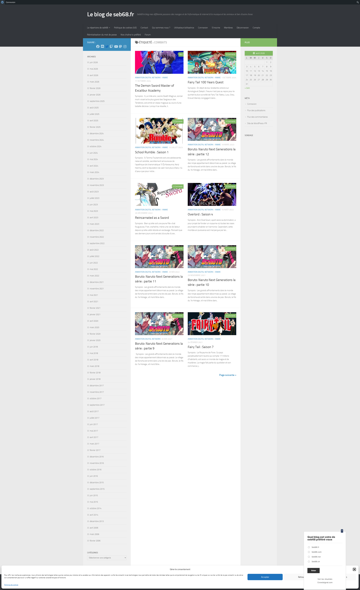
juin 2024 (94, 153)
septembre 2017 (97, 405)
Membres (228, 27)
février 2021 (95, 308)
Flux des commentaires (257, 117)
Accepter (265, 577)
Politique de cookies (11, 585)
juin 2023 (94, 204)
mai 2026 (94, 69)
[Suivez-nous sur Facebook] (98, 46)
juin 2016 (94, 476)
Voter (313, 570)
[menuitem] (2, 2)
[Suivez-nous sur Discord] (102, 46)
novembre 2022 (97, 237)
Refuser (301, 577)
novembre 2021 (97, 288)
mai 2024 (94, 159)
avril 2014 (94, 515)
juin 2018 (94, 347)
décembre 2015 (97, 482)
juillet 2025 (94, 114)
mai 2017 (94, 431)
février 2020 (95, 334)
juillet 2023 (94, 198)
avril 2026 (94, 75)
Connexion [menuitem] (10, 2)
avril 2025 (94, 120)
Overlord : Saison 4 (200, 214)
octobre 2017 (95, 398)
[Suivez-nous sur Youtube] (116, 46)
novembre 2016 (97, 463)
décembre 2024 (97, 133)
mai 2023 (94, 211)
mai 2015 (94, 502)
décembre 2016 (97, 456)
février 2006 (95, 540)
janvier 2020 (95, 340)
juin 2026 (94, 62)
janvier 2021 (95, 314)
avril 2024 (94, 166)
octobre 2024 (95, 146)
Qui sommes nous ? (161, 27)
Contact (144, 27)
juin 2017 (94, 424)
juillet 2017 (94, 418)
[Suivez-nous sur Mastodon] (120, 46)
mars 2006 (94, 534)
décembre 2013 (97, 521)
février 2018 (95, 372)
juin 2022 (94, 262)
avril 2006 (94, 527)
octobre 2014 (95, 508)
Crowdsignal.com (324, 582)
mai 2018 (94, 353)
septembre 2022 (97, 243)
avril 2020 (94, 321)
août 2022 (94, 250)
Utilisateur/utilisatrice (184, 27)
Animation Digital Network (148, 77)
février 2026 (95, 88)
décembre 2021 (97, 282)
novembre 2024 (97, 140)
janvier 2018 (95, 379)
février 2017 (95, 450)
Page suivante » (227, 375)
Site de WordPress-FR (257, 123)
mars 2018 (94, 366)
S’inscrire (216, 27)
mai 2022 (94, 269)
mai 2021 (94, 295)
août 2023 (94, 191)
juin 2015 (94, 495)
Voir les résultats (325, 579)
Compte (256, 27)
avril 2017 (94, 437)
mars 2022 (94, 275)
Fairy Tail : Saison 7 (201, 347)
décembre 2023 (97, 178)
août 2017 (94, 411)
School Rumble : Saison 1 (152, 152)
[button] (354, 569)
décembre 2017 (97, 385)
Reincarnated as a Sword (152, 218)
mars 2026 (94, 82)
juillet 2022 (94, 256)
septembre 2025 (97, 101)
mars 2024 (94, 172)
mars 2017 (94, 443)
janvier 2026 (95, 94)
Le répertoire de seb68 (97, 27)
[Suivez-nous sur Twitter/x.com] (107, 46)
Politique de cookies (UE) (125, 27)
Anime (165, 77)
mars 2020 (94, 327)
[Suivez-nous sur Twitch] (111, 46)
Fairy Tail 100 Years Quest (205, 82)
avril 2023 (94, 217)
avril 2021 (94, 301)
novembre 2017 (97, 392)
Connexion (203, 27)
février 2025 (95, 127)
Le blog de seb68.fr (110, 14)
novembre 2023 (97, 185)
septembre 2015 (97, 489)
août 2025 (94, 107)
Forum (148, 34)
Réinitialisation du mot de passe (102, 34)
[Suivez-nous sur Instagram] (125, 46)
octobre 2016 (95, 469)
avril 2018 (94, 359)
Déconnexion (243, 27)
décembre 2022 (97, 230)
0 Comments (230, 54)
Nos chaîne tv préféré (131, 34)
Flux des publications (256, 110)
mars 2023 (94, 224)
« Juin (247, 88)
